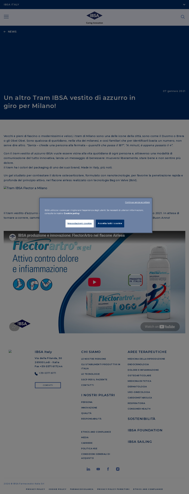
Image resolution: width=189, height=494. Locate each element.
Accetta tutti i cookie (110, 223)
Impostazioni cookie (80, 223)
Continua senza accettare (137, 202)
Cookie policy (72, 213)
